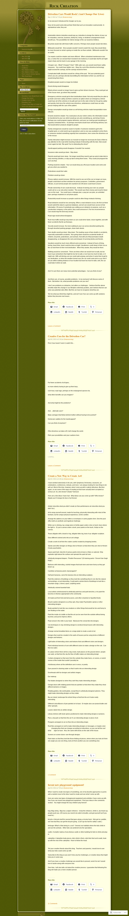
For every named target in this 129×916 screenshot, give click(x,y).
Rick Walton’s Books (28, 70)
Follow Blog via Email (28, 115)
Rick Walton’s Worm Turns (30, 72)
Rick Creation (63, 5)
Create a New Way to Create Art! (65, 476)
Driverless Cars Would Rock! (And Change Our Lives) (76, 14)
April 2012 (25, 58)
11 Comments (52, 903)
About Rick (25, 65)
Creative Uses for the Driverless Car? (67, 336)
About (23, 83)
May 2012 (25, 56)
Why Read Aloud (27, 76)
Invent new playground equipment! (66, 785)
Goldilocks (25, 68)
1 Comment (52, 775)
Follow (24, 129)
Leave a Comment (54, 326)
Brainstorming (67, 17)
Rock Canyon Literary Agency (31, 74)
